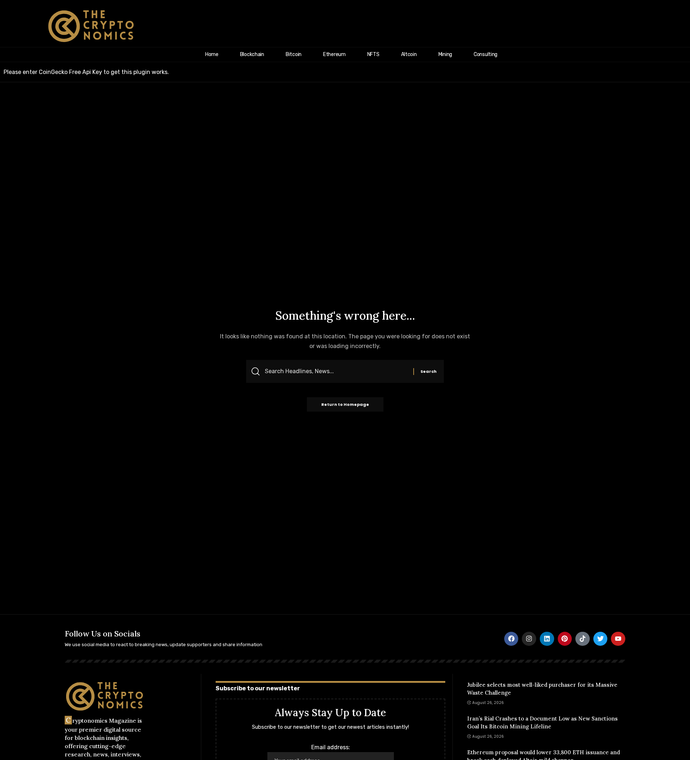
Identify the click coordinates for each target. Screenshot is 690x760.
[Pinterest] (565, 639)
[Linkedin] (547, 639)
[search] (674, 26)
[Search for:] (336, 371)
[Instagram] (529, 639)
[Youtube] (618, 639)
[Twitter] (600, 639)
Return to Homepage (345, 404)
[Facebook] (511, 639)
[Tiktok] (582, 639)
